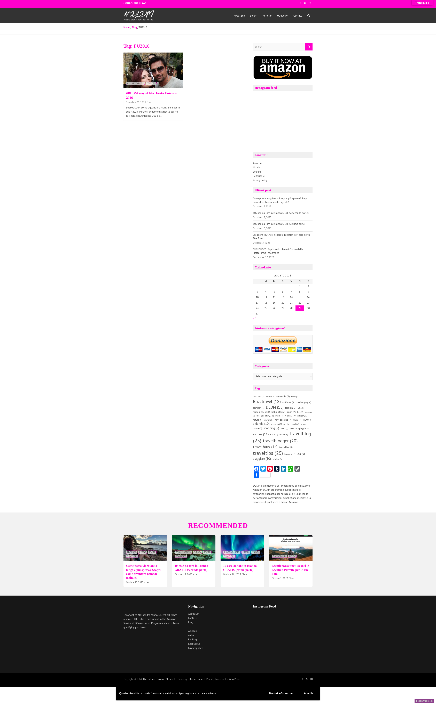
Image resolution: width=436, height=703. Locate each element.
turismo (289, 454)
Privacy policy (260, 180)
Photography (279, 556)
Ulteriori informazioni (281, 693)
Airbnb (256, 167)
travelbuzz (265, 446)
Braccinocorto (183, 552)
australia (283, 396)
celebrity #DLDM (135, 83)
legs (260, 415)
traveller (286, 447)
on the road (291, 424)
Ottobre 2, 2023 (280, 578)
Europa (197, 552)
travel (283, 434)
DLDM (275, 407)
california (288, 402)
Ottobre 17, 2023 (135, 582)
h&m (301, 408)
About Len (239, 15)
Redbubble (259, 176)
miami (288, 416)
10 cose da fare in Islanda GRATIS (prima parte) (279, 223)
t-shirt (274, 435)
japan (291, 411)
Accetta (309, 693)
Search (309, 47)
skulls (293, 428)
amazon (258, 396)
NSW (297, 419)
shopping (271, 428)
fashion (290, 407)
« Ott (256, 318)
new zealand (283, 419)
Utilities (281, 15)
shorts (284, 428)
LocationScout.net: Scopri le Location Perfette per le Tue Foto (290, 569)
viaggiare (262, 459)
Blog (252, 15)
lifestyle (269, 416)
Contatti (297, 15)
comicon (151, 83)
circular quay (303, 402)
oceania (276, 424)
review (142, 552)
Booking (257, 171)
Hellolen (267, 15)
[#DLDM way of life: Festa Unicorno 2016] (153, 70)
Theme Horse (196, 679)
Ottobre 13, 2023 (183, 574)
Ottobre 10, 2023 (232, 574)
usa (301, 454)
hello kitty (278, 411)
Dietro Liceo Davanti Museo (158, 679)
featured (131, 552)
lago (300, 412)
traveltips (268, 453)
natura (257, 419)
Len (150, 102)
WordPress (234, 679)
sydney (261, 434)
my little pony (300, 416)
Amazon (257, 163)
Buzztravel (267, 401)
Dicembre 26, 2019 (136, 102)
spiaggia (303, 428)
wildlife (277, 459)
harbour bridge (261, 412)
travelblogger (280, 441)
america (270, 397)
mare (279, 415)
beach (294, 397)
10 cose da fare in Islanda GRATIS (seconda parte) (281, 213)
